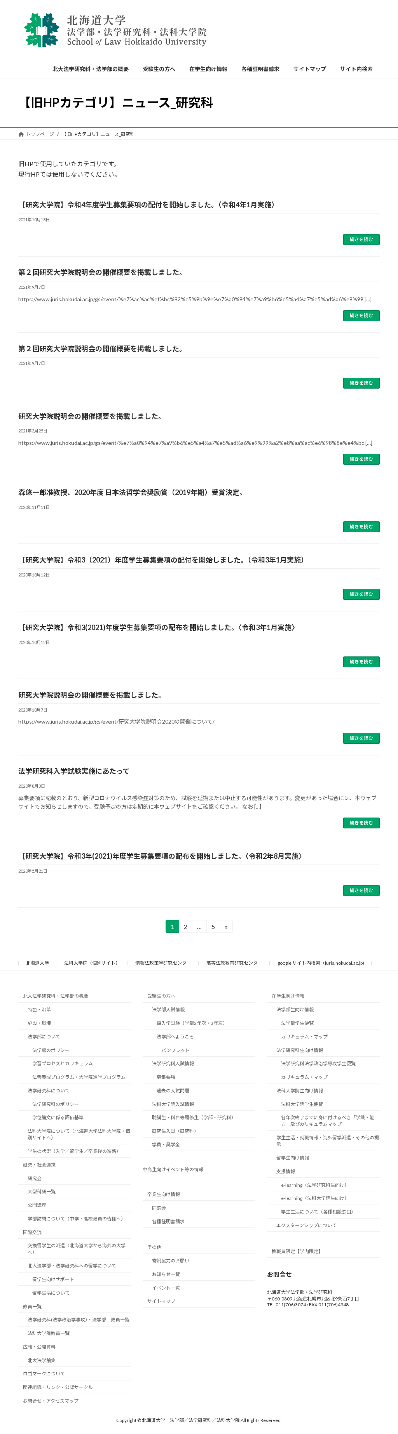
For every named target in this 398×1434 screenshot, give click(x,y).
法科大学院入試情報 (173, 1104)
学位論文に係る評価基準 (58, 1118)
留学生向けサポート (53, 1279)
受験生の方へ (161, 996)
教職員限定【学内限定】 (297, 1251)
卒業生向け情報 (163, 1194)
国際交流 (32, 1232)
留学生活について (51, 1293)
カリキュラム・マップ (304, 1037)
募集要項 (166, 1077)
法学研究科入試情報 (173, 1064)
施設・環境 (39, 1023)
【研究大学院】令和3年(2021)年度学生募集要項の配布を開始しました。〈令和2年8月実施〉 (161, 856)
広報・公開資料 (39, 1347)
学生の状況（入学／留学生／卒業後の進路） (74, 1151)
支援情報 (285, 1171)
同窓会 (159, 1208)
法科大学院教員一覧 (49, 1333)
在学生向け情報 (288, 996)
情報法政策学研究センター (163, 963)
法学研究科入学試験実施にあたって (74, 771)
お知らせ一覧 (166, 1274)
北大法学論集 (42, 1360)
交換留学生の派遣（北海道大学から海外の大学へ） (77, 1249)
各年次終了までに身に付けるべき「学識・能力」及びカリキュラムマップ (327, 1121)
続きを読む (361, 239)
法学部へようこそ (175, 1037)
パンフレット (175, 1050)
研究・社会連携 (39, 1165)
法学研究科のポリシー (55, 1104)
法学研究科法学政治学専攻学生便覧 (318, 1064)
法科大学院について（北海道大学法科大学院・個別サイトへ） (79, 1134)
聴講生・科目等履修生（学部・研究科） (194, 1118)
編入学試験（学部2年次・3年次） (192, 1023)
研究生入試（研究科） (175, 1131)
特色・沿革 (39, 1009)
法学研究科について (49, 1091)
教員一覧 (32, 1306)
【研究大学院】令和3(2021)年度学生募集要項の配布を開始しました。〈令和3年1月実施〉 (158, 627)
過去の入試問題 (173, 1091)
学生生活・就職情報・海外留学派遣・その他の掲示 (327, 1141)
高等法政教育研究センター (234, 963)
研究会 (35, 1178)
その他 (154, 1247)
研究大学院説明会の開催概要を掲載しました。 (91, 416)
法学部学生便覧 (297, 1023)
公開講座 (37, 1205)
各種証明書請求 (168, 1221)
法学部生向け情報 (295, 1009)
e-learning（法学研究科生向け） (315, 1185)
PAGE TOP (381, 1383)
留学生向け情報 (292, 1158)
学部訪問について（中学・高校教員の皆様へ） (77, 1219)
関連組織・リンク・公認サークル (58, 1388)
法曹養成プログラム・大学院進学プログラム (79, 1077)
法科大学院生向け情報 (299, 1091)
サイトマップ (161, 1301)
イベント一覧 (166, 1288)
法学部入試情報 (168, 1009)
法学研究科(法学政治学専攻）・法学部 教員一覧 (78, 1320)
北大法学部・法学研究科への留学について (72, 1266)
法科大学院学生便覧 (302, 1104)
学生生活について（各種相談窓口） (318, 1212)
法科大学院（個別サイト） (92, 963)
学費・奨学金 (166, 1145)
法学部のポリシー (51, 1050)
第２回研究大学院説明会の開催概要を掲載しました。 (102, 272)
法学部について (44, 1037)
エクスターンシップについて (306, 1225)
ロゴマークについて (44, 1374)
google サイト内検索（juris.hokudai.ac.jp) (321, 963)
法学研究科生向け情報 (299, 1050)
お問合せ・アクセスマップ (51, 1401)
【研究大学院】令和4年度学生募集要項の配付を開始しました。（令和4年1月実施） (148, 204)
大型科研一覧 (42, 1192)
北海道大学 (37, 963)
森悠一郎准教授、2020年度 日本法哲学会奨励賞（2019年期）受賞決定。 (132, 492)
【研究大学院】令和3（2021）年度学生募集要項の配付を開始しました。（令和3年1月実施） (163, 560)
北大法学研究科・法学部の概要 (55, 996)
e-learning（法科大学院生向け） (315, 1198)
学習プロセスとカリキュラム (62, 1064)
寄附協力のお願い (170, 1261)
